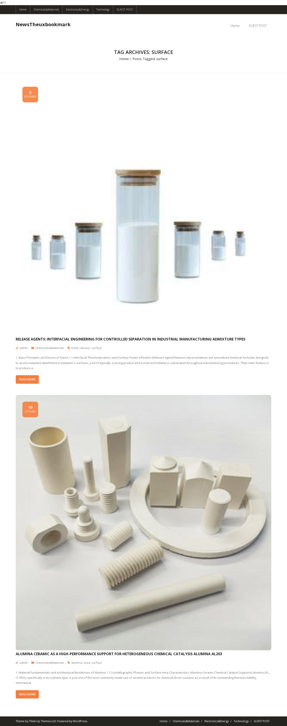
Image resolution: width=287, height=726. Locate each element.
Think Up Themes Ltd (42, 721)
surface (96, 348)
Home (23, 9)
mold (74, 348)
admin (24, 348)
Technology (103, 9)
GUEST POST (125, 9)
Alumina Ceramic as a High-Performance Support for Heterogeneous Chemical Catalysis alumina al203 (119, 653)
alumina (76, 663)
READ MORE (27, 379)
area (87, 663)
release (84, 348)
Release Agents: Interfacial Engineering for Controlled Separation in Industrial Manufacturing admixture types (130, 339)
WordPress (80, 721)
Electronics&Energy (77, 9)
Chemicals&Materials (46, 9)
